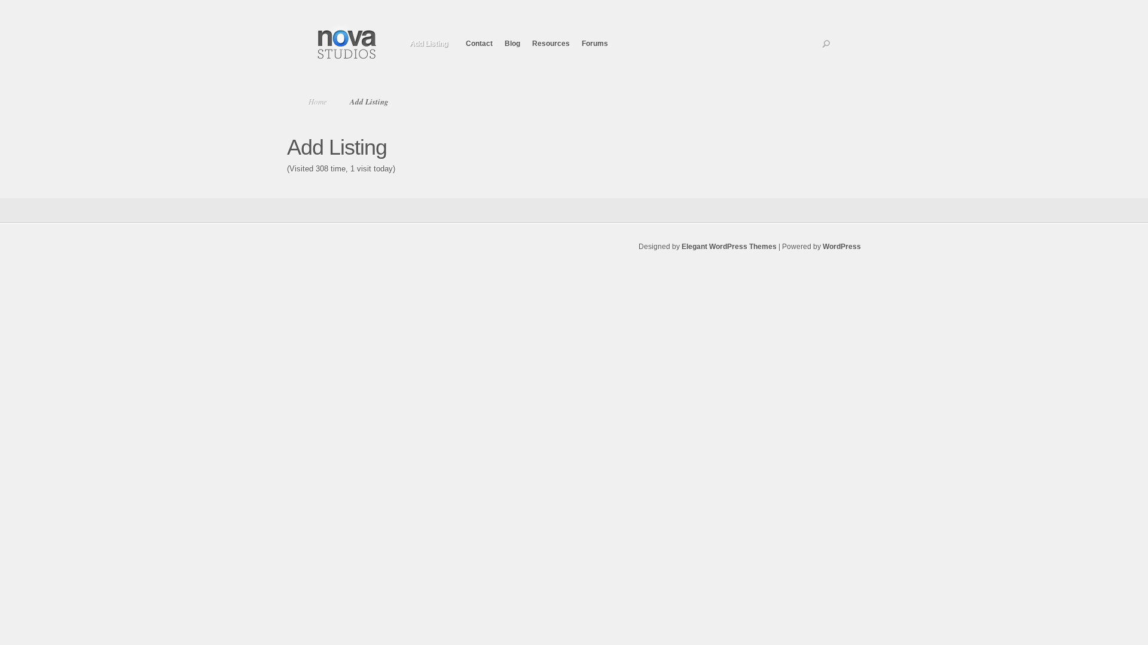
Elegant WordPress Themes (729, 246)
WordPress (842, 246)
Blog (512, 43)
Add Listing (429, 43)
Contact (479, 43)
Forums (595, 43)
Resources (551, 43)
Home (318, 101)
